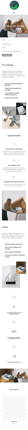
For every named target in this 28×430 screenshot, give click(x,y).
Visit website (6, 55)
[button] (14, 12)
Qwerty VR (14, 421)
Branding (14, 20)
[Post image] (14, 408)
